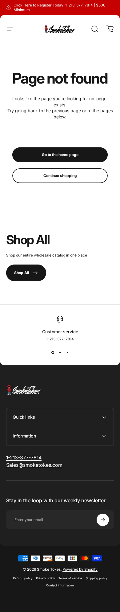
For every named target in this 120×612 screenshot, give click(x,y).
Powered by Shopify (80, 569)
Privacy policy (45, 578)
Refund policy (22, 578)
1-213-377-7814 (60, 339)
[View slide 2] (60, 352)
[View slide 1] (52, 352)
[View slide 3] (67, 352)
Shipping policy (96, 578)
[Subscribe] (103, 520)
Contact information (60, 585)
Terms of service (70, 578)
